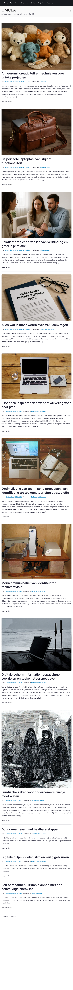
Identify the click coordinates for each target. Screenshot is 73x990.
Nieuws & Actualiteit (37, 800)
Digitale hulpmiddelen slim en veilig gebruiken (35, 857)
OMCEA (9, 10)
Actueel (13, 3)
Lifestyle (21, 3)
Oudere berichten (9, 916)
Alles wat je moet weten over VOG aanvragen (35, 325)
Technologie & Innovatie (38, 411)
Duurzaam (50, 3)
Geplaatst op (20, 81)
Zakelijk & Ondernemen (47, 329)
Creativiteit (43, 81)
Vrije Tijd (41, 3)
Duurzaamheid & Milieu (38, 833)
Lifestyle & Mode (45, 167)
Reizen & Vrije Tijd (36, 893)
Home (6, 3)
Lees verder (6, 101)
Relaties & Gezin (45, 250)
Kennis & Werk (31, 3)
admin (7, 81)
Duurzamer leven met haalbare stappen (31, 829)
